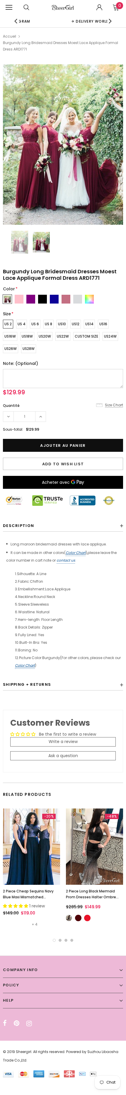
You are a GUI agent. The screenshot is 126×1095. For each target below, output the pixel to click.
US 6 (35, 323)
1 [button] (54, 940)
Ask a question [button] (63, 756)
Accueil (9, 36)
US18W (27, 336)
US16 (103, 323)
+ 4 (35, 924)
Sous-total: (13, 429)
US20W (45, 336)
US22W (63, 336)
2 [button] (60, 940)
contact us (66, 560)
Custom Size (86, 336)
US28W (29, 348)
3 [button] (65, 940)
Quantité (11, 405)
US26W (10, 348)
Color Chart (76, 552)
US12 (75, 323)
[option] (63, 144)
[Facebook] (5, 1023)
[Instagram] (29, 1023)
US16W (10, 336)
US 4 (21, 323)
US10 (62, 323)
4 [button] (71, 940)
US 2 (8, 323)
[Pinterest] (16, 1023)
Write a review (63, 741)
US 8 (48, 323)
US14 (89, 323)
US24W (110, 336)
